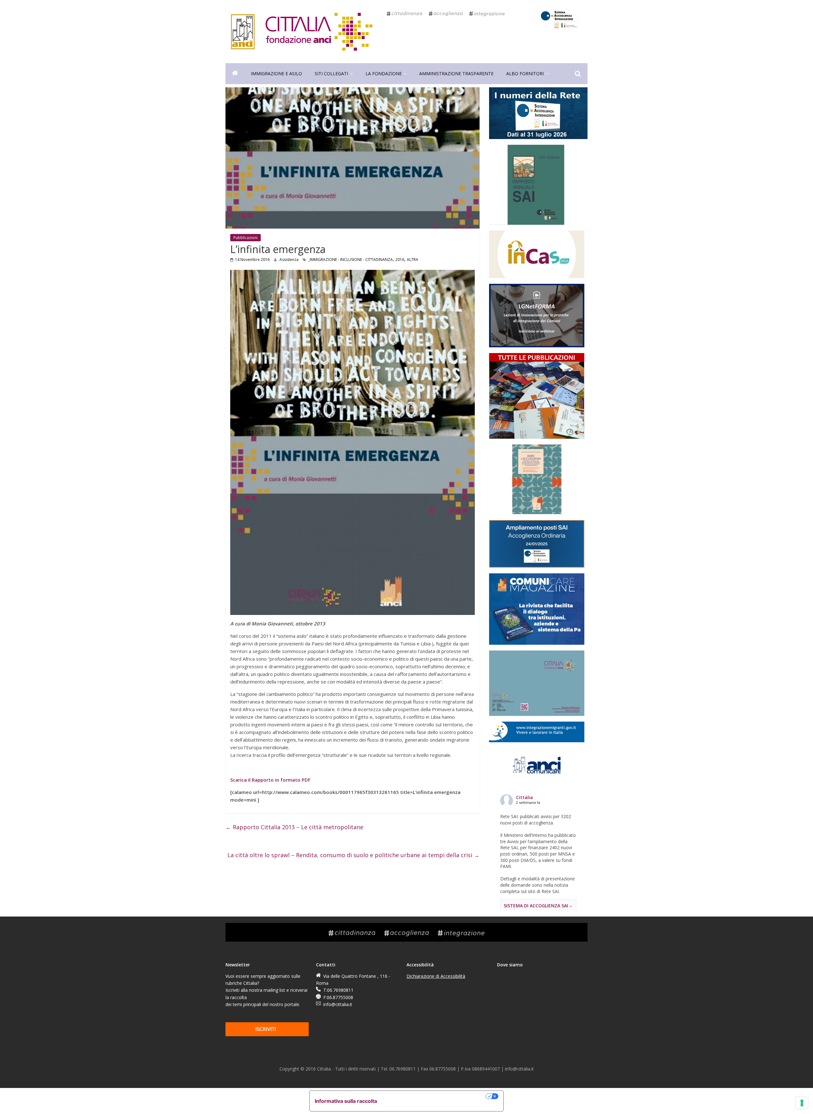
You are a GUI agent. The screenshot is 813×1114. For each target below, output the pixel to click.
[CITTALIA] (235, 73)
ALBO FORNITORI (525, 73)
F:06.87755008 (338, 997)
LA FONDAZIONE (384, 73)
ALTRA (412, 259)
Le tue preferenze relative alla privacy (434, 1096)
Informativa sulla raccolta (346, 1101)
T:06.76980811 (338, 990)
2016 (399, 259)
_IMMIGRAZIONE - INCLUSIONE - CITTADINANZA (350, 259)
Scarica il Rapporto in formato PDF (270, 780)
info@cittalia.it (337, 1004)
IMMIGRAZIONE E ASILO (276, 73)
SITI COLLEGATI (331, 73)
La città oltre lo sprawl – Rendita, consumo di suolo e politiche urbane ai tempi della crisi (353, 855)
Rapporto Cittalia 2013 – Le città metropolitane (294, 827)
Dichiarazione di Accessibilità (435, 976)
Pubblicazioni (245, 237)
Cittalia (524, 797)
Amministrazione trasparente (456, 73)
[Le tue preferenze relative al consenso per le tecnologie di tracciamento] (802, 1103)
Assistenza (289, 259)
